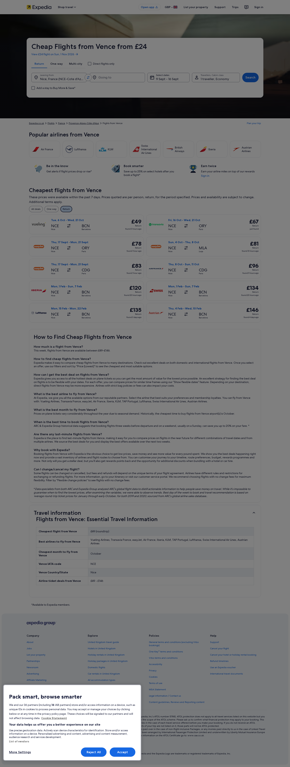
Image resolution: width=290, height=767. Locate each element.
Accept (122, 752)
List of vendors (19, 741)
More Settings (20, 752)
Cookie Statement (54, 718)
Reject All (94, 752)
